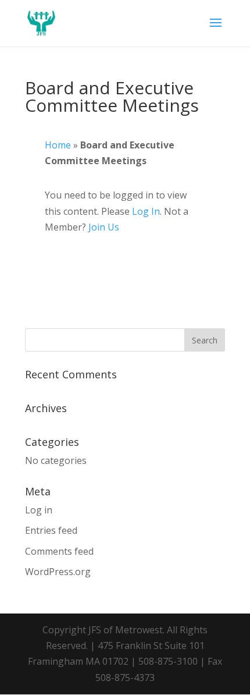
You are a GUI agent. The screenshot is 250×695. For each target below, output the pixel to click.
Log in (38, 509)
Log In (146, 211)
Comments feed (59, 551)
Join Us (103, 227)
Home (58, 145)
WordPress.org (58, 571)
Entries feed (51, 530)
